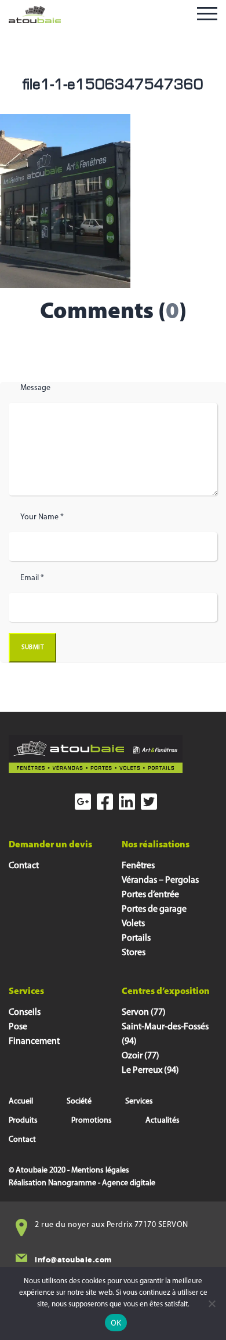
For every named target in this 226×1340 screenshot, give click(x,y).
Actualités (162, 1120)
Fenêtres (138, 866)
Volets (133, 923)
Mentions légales (100, 1170)
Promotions (91, 1120)
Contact (24, 866)
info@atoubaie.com (73, 1260)
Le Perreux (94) (150, 1070)
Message (35, 388)
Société (79, 1101)
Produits (23, 1120)
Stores (133, 952)
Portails (136, 938)
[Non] (211, 1303)
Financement (34, 1041)
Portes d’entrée (150, 895)
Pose (18, 1027)
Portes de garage (154, 909)
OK (116, 1322)
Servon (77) (144, 1012)
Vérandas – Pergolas (160, 880)
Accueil (21, 1101)
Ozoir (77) (140, 1056)
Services (139, 1101)
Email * (32, 578)
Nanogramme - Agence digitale (101, 1183)
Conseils (25, 1012)
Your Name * (42, 517)
